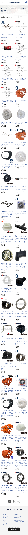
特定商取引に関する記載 (19, 521)
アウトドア (5, 523)
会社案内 (17, 517)
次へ (18, 501)
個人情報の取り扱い (19, 520)
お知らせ (17, 514)
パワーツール (5, 516)
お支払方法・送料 (18, 519)
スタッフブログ (18, 516)
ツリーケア (5, 517)
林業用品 (4, 520)
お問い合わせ (14, 529)
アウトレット (5, 524)
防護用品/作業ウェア (7, 519)
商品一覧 (4, 514)
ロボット (4, 521)
